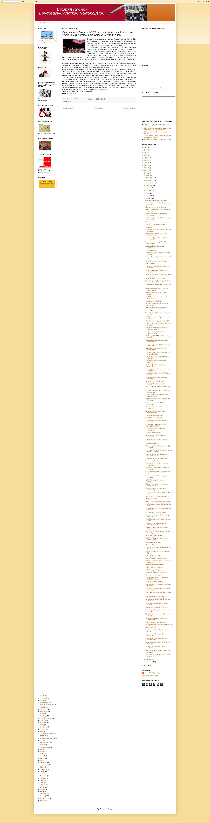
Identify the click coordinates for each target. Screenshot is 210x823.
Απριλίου (148, 195)
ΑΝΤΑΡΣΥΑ (43, 707)
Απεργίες (42, 709)
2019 (146, 160)
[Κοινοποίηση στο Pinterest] (104, 99)
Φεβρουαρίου (150, 659)
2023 (146, 150)
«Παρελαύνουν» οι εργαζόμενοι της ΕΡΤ (157, 321)
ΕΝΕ (41, 731)
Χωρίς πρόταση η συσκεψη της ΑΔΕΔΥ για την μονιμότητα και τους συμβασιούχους (157, 128)
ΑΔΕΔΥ (42, 696)
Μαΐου (148, 193)
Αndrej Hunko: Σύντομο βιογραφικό (155, 278)
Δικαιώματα (43, 727)
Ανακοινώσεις (44, 702)
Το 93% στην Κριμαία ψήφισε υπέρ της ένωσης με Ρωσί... (156, 538)
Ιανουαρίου (149, 662)
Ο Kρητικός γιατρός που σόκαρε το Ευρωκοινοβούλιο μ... (155, 523)
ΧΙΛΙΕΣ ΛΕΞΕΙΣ (149, 544)
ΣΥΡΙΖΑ (42, 787)
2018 (146, 163)
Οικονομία (43, 769)
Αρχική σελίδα (41, 22)
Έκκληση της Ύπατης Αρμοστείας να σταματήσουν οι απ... (156, 455)
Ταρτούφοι (148, 227)
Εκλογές (42, 729)
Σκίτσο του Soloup (150, 263)
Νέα (41, 760)
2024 (146, 147)
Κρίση (41, 754)
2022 (146, 152)
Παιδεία (42, 771)
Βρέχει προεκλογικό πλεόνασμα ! (154, 381)
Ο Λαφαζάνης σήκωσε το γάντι (154, 581)
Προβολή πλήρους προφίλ (150, 676)
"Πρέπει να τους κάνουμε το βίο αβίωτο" (157, 458)
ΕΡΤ (41, 740)
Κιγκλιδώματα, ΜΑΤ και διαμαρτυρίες (156, 308)
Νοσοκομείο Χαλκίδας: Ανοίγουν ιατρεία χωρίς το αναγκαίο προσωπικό (157, 136)
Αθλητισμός (43, 698)
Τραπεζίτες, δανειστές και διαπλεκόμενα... (157, 224)
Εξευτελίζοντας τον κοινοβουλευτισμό (156, 261)
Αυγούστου (149, 185)
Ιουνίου (148, 190)
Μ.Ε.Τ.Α (42, 758)
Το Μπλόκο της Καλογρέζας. (153, 570)
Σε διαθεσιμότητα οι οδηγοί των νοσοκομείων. (154, 246)
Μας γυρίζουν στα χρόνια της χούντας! (156, 607)
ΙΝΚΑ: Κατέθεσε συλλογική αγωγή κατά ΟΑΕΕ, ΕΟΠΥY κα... (156, 578)
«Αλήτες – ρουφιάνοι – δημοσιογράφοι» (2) (158, 501)
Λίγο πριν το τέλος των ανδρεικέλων (155, 207)
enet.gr (68, 93)
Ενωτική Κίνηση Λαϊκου (47, 733)
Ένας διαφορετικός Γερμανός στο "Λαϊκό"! (157, 281)
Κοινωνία (42, 751)
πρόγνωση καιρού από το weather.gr (158, 88)
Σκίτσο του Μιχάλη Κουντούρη (154, 461)
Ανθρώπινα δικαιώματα (47, 705)
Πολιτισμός (43, 782)
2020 (146, 157)
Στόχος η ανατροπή (151, 250)
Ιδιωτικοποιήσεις (45, 742)
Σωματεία (42, 789)
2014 (146, 173)
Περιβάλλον (43, 776)
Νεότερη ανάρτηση (68, 108)
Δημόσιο (42, 720)
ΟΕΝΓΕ (42, 767)
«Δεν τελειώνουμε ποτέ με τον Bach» (156, 200)
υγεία (41, 791)
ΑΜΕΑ (42, 700)
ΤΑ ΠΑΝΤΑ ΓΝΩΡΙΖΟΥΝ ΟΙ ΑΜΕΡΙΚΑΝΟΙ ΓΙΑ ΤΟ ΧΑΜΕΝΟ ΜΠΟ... (158, 450)
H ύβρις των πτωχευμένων (153, 432)
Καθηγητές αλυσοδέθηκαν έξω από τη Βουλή (158, 625)
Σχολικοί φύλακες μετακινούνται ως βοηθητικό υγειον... (155, 332)
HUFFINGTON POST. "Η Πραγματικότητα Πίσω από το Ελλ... (157, 353)
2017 (146, 165)
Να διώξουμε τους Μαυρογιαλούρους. (156, 572)
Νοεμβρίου (149, 178)
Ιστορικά (42, 745)
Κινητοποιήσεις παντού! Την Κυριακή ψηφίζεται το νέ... (156, 234)
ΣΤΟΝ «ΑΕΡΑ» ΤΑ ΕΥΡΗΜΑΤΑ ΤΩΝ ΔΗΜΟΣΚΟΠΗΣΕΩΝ (155, 425)
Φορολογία (43, 794)
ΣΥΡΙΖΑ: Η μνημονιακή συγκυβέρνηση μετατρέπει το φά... (156, 271)
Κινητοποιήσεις (44, 747)
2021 (146, 155)
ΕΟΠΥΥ (42, 736)
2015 (146, 170)
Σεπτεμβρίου (149, 183)
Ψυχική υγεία (44, 800)
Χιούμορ (42, 796)
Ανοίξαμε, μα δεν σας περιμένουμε (155, 384)
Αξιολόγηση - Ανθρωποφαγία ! (154, 575)
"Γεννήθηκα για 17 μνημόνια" (153, 418)
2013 (146, 665)
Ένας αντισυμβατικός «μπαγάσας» (155, 512)
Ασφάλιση (43, 716)
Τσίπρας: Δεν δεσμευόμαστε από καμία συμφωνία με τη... (156, 340)
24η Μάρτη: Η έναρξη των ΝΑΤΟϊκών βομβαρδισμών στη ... (156, 328)
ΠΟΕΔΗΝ (43, 778)
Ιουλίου (148, 188)
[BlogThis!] (98, 99)
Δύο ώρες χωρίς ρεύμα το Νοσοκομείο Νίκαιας (157, 139)
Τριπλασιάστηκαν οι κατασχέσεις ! (155, 565)
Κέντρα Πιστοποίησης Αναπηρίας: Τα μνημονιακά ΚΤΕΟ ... (156, 618)
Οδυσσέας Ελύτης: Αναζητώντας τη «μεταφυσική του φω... (155, 489)
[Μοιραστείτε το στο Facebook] (102, 99)
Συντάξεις (43, 785)
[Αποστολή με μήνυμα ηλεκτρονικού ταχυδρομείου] (96, 99)
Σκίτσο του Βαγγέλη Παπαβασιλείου (155, 622)
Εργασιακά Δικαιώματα (46, 738)
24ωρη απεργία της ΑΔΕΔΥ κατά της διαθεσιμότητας (156, 638)
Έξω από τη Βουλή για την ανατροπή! (156, 222)
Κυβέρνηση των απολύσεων (153, 301)
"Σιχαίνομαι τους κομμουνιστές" (154, 415)
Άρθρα (42, 713)
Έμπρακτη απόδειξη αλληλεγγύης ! (155, 596)
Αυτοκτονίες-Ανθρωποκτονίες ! (154, 535)
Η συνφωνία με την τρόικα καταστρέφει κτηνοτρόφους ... (156, 395)
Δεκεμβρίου (149, 175)
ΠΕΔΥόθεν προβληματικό (152, 443)
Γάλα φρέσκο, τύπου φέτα (153, 542)
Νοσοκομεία (43, 765)
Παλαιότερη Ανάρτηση (128, 108)
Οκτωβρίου (149, 180)
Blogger (110, 809)
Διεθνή (69, 101)
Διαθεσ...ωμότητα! (150, 627)
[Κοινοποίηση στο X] (100, 99)
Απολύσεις (43, 711)
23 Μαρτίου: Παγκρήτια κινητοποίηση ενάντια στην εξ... (156, 484)
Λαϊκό (41, 756)
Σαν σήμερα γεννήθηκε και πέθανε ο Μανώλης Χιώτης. (155, 411)
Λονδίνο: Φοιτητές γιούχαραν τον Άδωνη (157, 496)
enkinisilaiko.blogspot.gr (151, 673)
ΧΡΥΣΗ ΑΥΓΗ (44, 798)
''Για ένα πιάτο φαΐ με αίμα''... (153, 555)
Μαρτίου (148, 198)
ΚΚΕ (41, 749)
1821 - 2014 (149, 310)
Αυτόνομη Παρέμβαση (46, 718)
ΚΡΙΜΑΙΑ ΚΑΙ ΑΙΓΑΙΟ (151, 499)
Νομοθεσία (43, 762)
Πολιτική (42, 780)
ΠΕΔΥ (41, 773)
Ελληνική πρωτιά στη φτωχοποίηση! (156, 558)
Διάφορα (42, 722)
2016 (146, 168)
